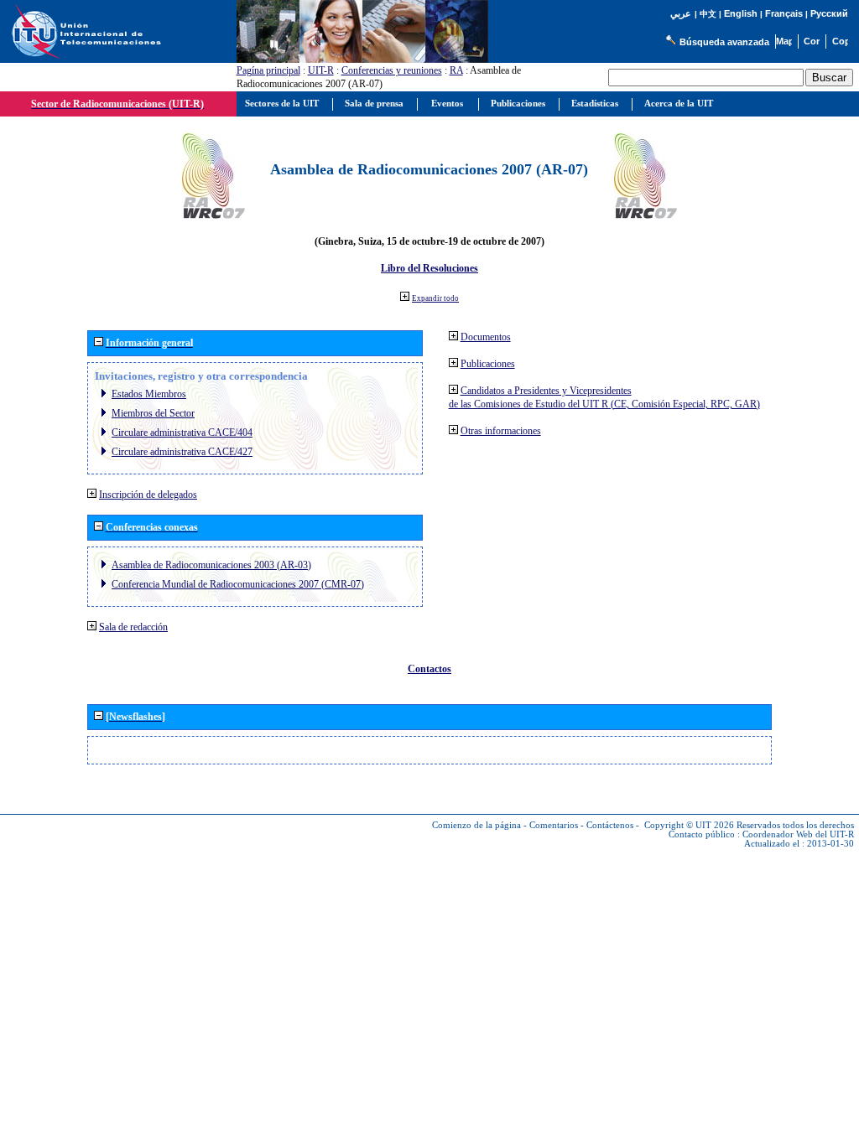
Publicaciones (488, 364)
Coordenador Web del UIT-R (798, 834)
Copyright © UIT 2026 (689, 825)
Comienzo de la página (476, 825)
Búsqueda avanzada (724, 42)
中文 (708, 13)
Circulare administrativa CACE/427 (182, 452)
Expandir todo (435, 298)
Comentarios (553, 825)
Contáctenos (609, 825)
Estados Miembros (149, 394)
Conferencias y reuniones (391, 70)
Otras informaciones (501, 431)
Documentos (486, 337)
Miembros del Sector (153, 413)
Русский (829, 13)
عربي (680, 13)
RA (456, 70)
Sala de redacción (133, 627)
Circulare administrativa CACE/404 (182, 432)
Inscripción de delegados (148, 494)
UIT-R (321, 70)
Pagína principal (268, 70)
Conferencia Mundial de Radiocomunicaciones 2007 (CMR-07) (238, 584)
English (740, 13)
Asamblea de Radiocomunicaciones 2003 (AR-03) (211, 565)
